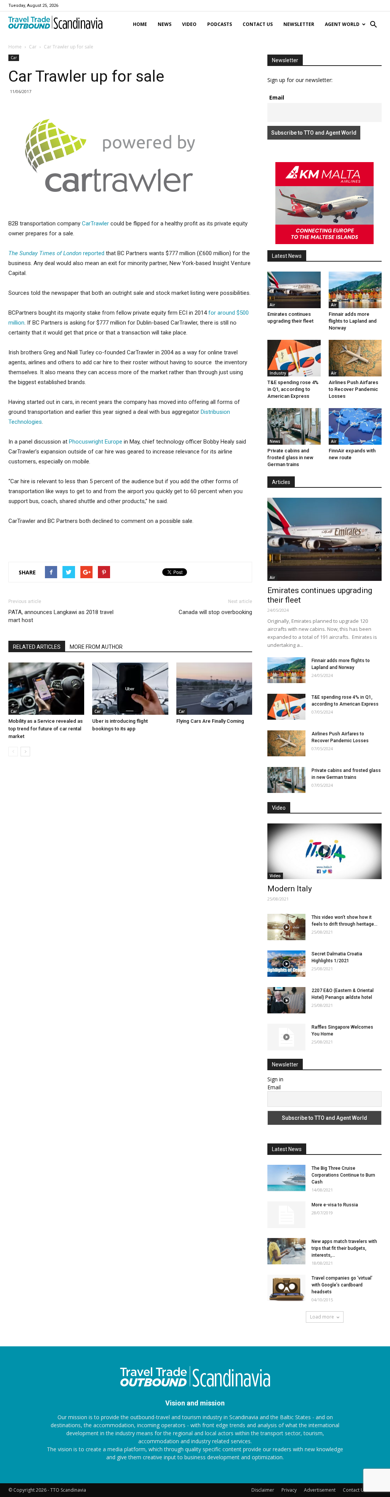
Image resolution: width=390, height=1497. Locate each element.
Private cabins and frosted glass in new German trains (290, 457)
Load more (322, 1317)
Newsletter (298, 24)
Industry (278, 373)
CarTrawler (95, 223)
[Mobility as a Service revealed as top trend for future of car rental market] (46, 688)
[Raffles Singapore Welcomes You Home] (286, 1037)
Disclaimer (262, 1490)
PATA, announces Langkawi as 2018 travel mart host (60, 616)
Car (33, 46)
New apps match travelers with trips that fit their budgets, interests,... (344, 1248)
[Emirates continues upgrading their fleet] (294, 290)
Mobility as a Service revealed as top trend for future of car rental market (45, 728)
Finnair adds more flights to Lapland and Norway (353, 321)
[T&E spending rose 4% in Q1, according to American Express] (294, 358)
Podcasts (219, 24)
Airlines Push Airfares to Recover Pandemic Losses (353, 389)
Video (189, 24)
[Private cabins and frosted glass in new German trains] (294, 426)
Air (272, 304)
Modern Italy (289, 888)
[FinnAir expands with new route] (355, 426)
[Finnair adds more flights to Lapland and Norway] (355, 290)
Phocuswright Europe (95, 441)
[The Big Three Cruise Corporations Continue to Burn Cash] (286, 1178)
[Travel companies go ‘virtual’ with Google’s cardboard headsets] (286, 1288)
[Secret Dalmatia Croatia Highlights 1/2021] (286, 963)
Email (276, 97)
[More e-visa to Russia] (286, 1214)
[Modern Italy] (324, 851)
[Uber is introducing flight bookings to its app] (130, 688)
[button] (373, 25)
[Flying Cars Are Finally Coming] (214, 688)
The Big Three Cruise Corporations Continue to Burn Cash (343, 1175)
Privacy (289, 1490)
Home (140, 24)
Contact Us (354, 1490)
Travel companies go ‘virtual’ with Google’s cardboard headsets (342, 1284)
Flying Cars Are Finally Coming (210, 721)
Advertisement (320, 1490)
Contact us (258, 24)
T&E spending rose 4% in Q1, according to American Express (292, 389)
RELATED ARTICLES (37, 647)
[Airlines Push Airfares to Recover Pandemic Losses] (355, 358)
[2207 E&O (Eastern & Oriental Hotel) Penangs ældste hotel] (286, 1000)
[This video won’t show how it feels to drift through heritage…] (286, 927)
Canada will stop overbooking (215, 612)
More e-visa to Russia (335, 1205)
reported (56, 253)
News (164, 24)
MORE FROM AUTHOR (96, 647)
